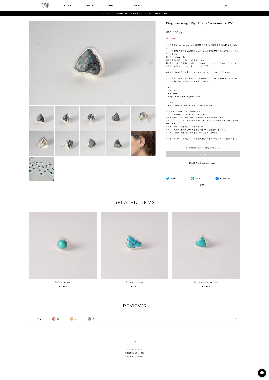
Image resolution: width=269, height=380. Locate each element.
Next (151, 63)
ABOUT (89, 5)
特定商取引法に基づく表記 (134, 353)
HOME (67, 5)
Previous (34, 63)
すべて (38, 318)
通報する (203, 185)
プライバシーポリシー (134, 349)
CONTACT (138, 5)
